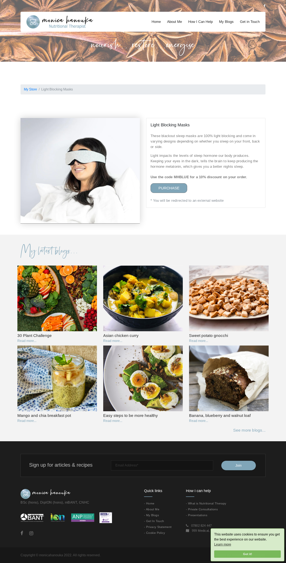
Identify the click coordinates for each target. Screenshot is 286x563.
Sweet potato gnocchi (208, 335)
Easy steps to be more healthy (130, 415)
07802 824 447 (201, 525)
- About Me (151, 509)
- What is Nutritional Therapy (206, 503)
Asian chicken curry (121, 335)
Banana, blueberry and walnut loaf (220, 415)
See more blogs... (249, 430)
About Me (174, 22)
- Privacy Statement (158, 527)
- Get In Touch (154, 521)
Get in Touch (250, 22)
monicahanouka (51, 555)
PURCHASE (168, 188)
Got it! (247, 554)
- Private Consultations (202, 509)
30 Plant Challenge (34, 335)
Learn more (222, 544)
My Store (30, 89)
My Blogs (226, 22)
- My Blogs (151, 515)
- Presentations (196, 515)
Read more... (26, 341)
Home (156, 22)
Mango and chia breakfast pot (44, 415)
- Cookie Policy (154, 532)
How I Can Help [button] (200, 22)
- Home (149, 503)
